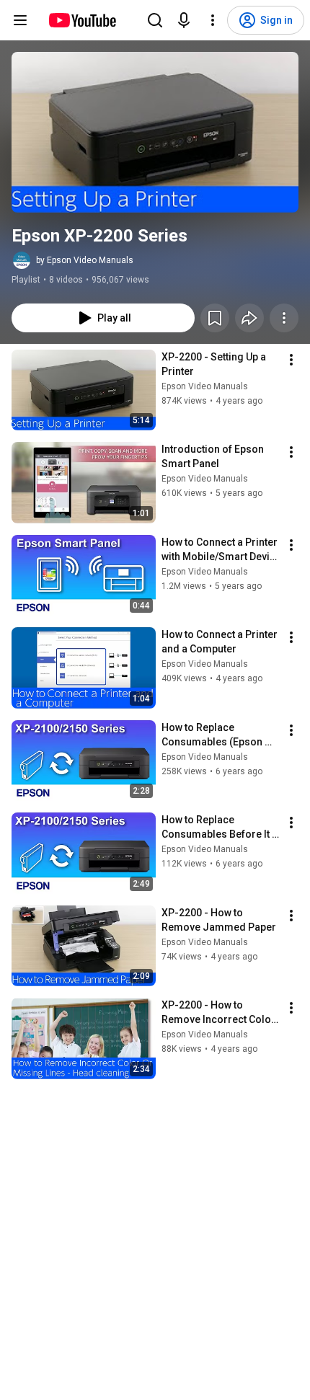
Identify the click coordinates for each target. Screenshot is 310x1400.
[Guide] (20, 20)
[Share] (249, 318)
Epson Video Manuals (204, 386)
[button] (155, 132)
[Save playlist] (214, 318)
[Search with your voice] (183, 20)
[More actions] (284, 318)
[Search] (155, 20)
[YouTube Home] (81, 20)
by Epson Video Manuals (84, 260)
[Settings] (212, 20)
